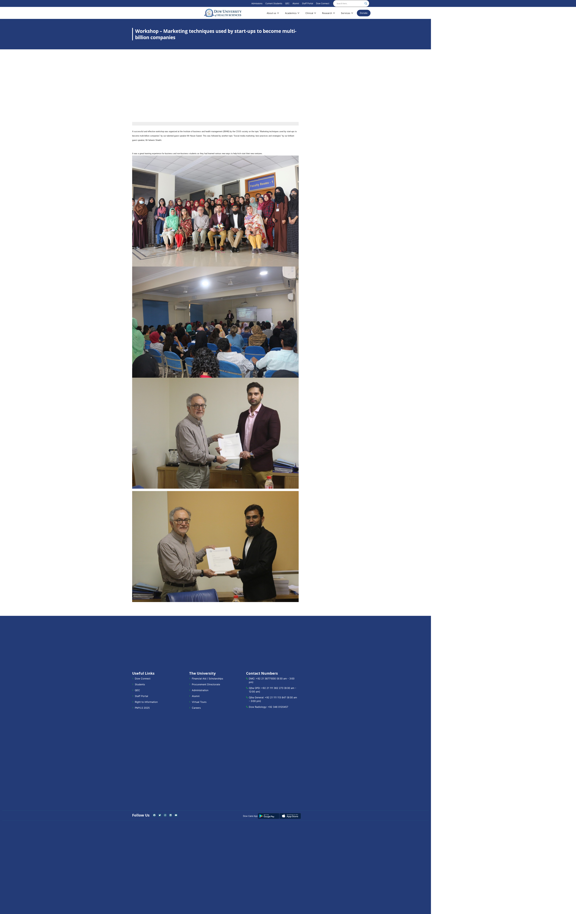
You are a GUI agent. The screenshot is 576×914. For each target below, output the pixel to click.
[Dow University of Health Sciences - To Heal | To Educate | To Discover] (223, 13)
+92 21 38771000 (266, 678)
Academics (291, 13)
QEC (287, 3)
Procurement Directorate (206, 684)
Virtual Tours (199, 701)
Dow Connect (322, 3)
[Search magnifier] (366, 3)
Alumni (295, 3)
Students (140, 684)
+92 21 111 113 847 (275, 697)
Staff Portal (307, 3)
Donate (364, 13)
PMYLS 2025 (142, 707)
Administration (200, 690)
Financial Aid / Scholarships (207, 678)
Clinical (309, 13)
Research (327, 13)
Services (345, 13)
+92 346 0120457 (278, 706)
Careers (196, 707)
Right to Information (146, 701)
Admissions (256, 3)
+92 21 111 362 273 (272, 687)
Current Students (273, 3)
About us (271, 13)
